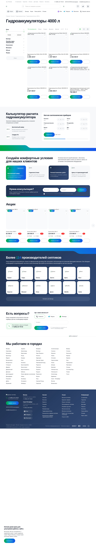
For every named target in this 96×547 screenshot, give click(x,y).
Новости (41, 1)
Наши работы (37, 11)
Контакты (47, 1)
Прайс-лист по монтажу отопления (68, 414)
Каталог (13, 16)
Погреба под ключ (66, 406)
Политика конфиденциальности (52, 426)
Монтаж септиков (66, 397)
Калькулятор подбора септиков (50, 413)
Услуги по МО (65, 416)
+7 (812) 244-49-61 (27, 407)
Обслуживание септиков (68, 404)
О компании (18, 1)
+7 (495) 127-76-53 (59, 1)
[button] (93, 225)
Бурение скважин (66, 399)
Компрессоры (45, 408)
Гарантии (25, 1)
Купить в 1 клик (33, 61)
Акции (31, 11)
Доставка (36, 1)
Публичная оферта (65, 426)
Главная (8, 16)
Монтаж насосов (66, 408)
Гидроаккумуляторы (21, 16)
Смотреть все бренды (48, 298)
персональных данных (68, 193)
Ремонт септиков (66, 402)
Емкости (44, 402)
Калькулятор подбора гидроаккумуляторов (47, 416)
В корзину (43, 62)
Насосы (44, 406)
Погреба (44, 404)
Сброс (15, 58)
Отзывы (44, 11)
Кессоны (44, 399)
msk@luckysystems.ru (84, 1)
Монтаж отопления (66, 411)
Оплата (30, 1)
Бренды (27, 11)
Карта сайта (84, 415)
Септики (44, 397)
